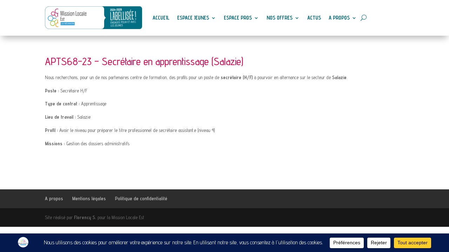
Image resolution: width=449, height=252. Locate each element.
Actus (314, 18)
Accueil (161, 18)
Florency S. (85, 217)
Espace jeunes (193, 18)
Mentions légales (89, 198)
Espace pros (238, 18)
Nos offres (280, 18)
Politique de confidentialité (141, 198)
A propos (339, 18)
